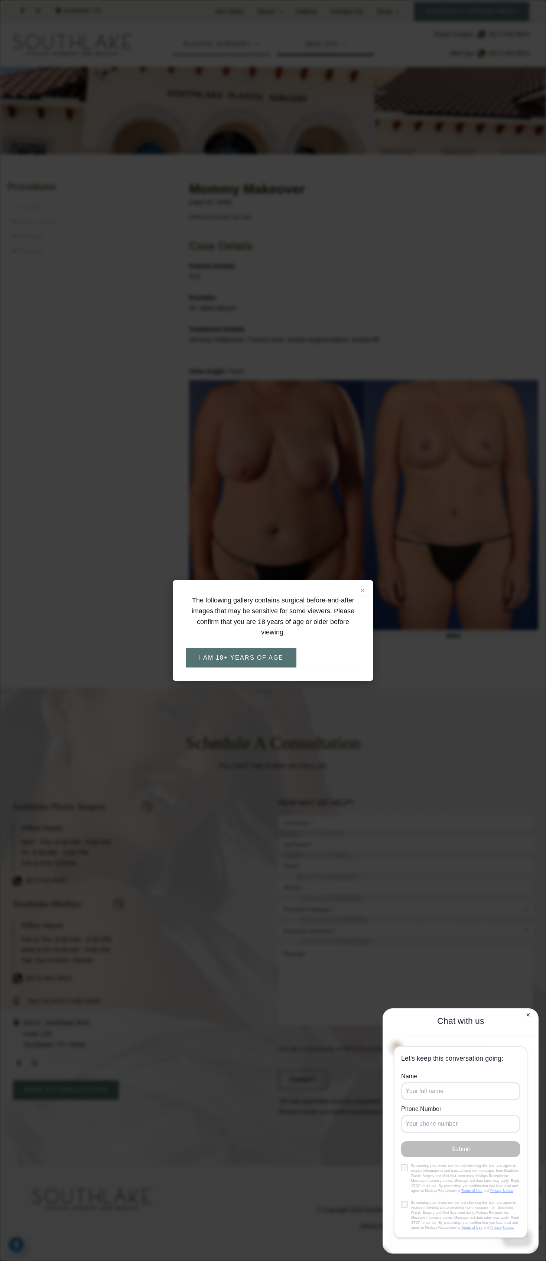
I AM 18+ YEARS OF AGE (241, 657)
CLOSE (330, 657)
